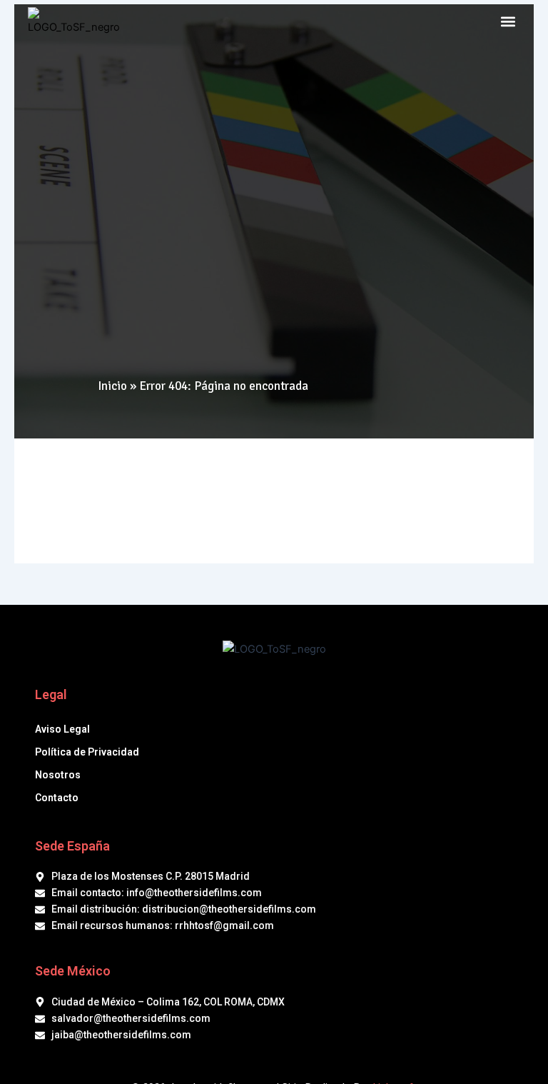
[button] (508, 22)
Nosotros (58, 775)
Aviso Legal (62, 729)
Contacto (56, 797)
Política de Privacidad (87, 752)
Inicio (112, 385)
